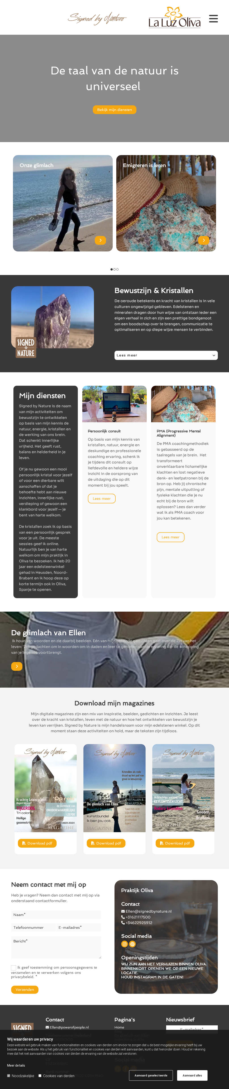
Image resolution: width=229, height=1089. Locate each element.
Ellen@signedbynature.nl (146, 911)
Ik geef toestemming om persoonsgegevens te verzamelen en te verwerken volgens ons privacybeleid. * (54, 972)
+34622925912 (136, 922)
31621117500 (136, 917)
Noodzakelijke (23, 1076)
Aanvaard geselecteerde (151, 1075)
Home (119, 1027)
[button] (114, 109)
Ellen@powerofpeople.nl (69, 1027)
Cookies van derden (58, 1076)
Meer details (16, 1065)
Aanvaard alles (192, 1075)
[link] (214, 355)
